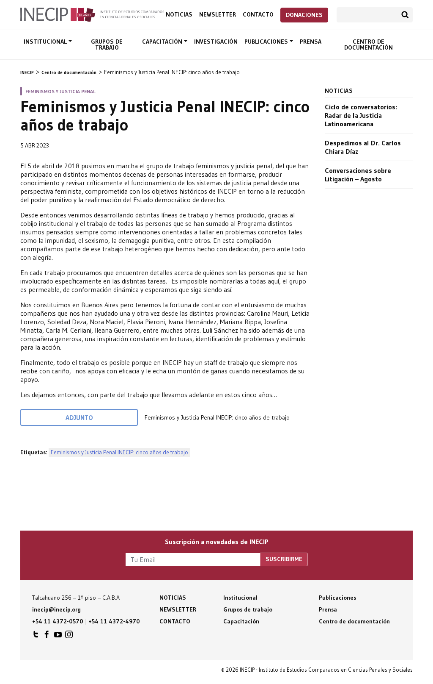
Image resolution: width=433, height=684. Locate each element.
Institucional (46, 41)
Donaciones (304, 15)
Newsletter (217, 14)
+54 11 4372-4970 (114, 621)
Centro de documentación (368, 44)
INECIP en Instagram (69, 636)
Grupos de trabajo (107, 44)
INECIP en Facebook (47, 636)
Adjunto (79, 417)
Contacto (258, 14)
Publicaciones (267, 41)
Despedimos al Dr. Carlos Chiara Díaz (363, 147)
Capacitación (163, 41)
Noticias (179, 14)
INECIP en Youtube (58, 636)
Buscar (405, 15)
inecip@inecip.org (56, 609)
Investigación (216, 41)
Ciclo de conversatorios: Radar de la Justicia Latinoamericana (361, 115)
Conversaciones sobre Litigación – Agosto (358, 174)
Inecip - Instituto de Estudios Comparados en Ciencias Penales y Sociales (92, 14)
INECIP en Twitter (36, 636)
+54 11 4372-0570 (57, 621)
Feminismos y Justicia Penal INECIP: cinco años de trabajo (119, 452)
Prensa (310, 41)
